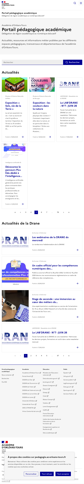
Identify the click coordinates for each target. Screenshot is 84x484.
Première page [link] (15, 355)
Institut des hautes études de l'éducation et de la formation (52, 421)
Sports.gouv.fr (67, 390)
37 (58, 356)
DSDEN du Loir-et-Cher (29, 394)
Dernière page (69, 212)
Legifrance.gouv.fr (69, 383)
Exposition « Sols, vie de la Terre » (13, 106)
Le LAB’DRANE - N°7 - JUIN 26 (69, 104)
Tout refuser (47, 474)
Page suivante (63, 212)
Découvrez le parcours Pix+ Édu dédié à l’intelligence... (13, 171)
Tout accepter (63, 474)
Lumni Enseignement (49, 407)
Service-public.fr (68, 380)
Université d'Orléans (28, 401)
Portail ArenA (26, 376)
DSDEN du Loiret (27, 397)
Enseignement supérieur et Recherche (51, 428)
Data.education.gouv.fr (50, 379)
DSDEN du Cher (27, 380)
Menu (81, 3)
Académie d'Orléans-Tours (30, 373)
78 (58, 212)
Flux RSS (4, 382)
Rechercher (75, 3)
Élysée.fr (66, 373)
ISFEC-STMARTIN (27, 408)
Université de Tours (28, 404)
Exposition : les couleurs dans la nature (41, 106)
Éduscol (45, 389)
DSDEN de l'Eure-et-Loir (30, 383)
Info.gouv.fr (67, 376)
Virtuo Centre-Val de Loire (30, 411)
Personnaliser (31, 474)
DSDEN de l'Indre (27, 387)
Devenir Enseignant (49, 386)
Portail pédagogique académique (19, 13)
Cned (44, 396)
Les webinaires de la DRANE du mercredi (50, 238)
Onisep (45, 393)
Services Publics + (68, 394)
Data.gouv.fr (67, 387)
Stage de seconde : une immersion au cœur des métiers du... (53, 300)
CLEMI (45, 410)
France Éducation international (48, 415)
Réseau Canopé (48, 400)
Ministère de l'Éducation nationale (50, 374)
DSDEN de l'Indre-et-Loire (30, 390)
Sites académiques (49, 433)
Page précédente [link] (20, 355)
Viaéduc (45, 403)
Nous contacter (7, 375)
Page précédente (20, 212)
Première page (15, 212)
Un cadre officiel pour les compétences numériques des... (55, 267)
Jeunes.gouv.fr (47, 382)
